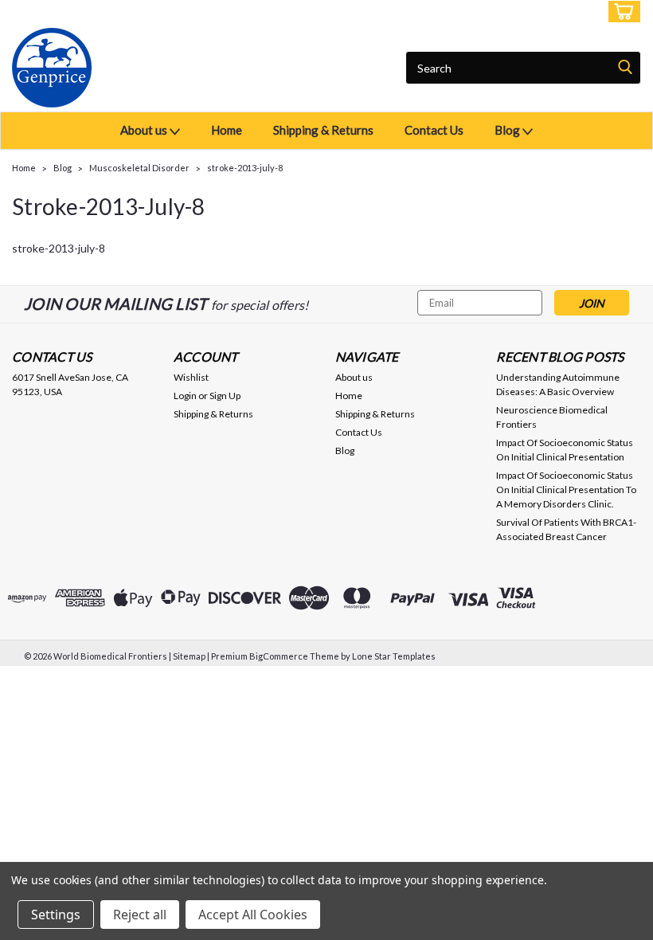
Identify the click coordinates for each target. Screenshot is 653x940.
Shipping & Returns (323, 130)
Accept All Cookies (252, 914)
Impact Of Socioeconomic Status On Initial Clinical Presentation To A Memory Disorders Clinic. (566, 489)
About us (145, 130)
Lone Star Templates (394, 656)
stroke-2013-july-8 (245, 168)
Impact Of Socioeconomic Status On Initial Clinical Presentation (564, 450)
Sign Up (573, 11)
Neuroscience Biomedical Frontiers (552, 417)
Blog (508, 130)
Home (226, 130)
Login (522, 11)
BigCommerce (278, 656)
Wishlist (191, 377)
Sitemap (189, 656)
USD (119, 11)
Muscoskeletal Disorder (139, 168)
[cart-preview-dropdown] (620, 11)
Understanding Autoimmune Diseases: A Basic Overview (558, 384)
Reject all (139, 914)
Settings (55, 914)
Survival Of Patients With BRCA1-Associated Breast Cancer (566, 529)
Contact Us (434, 130)
